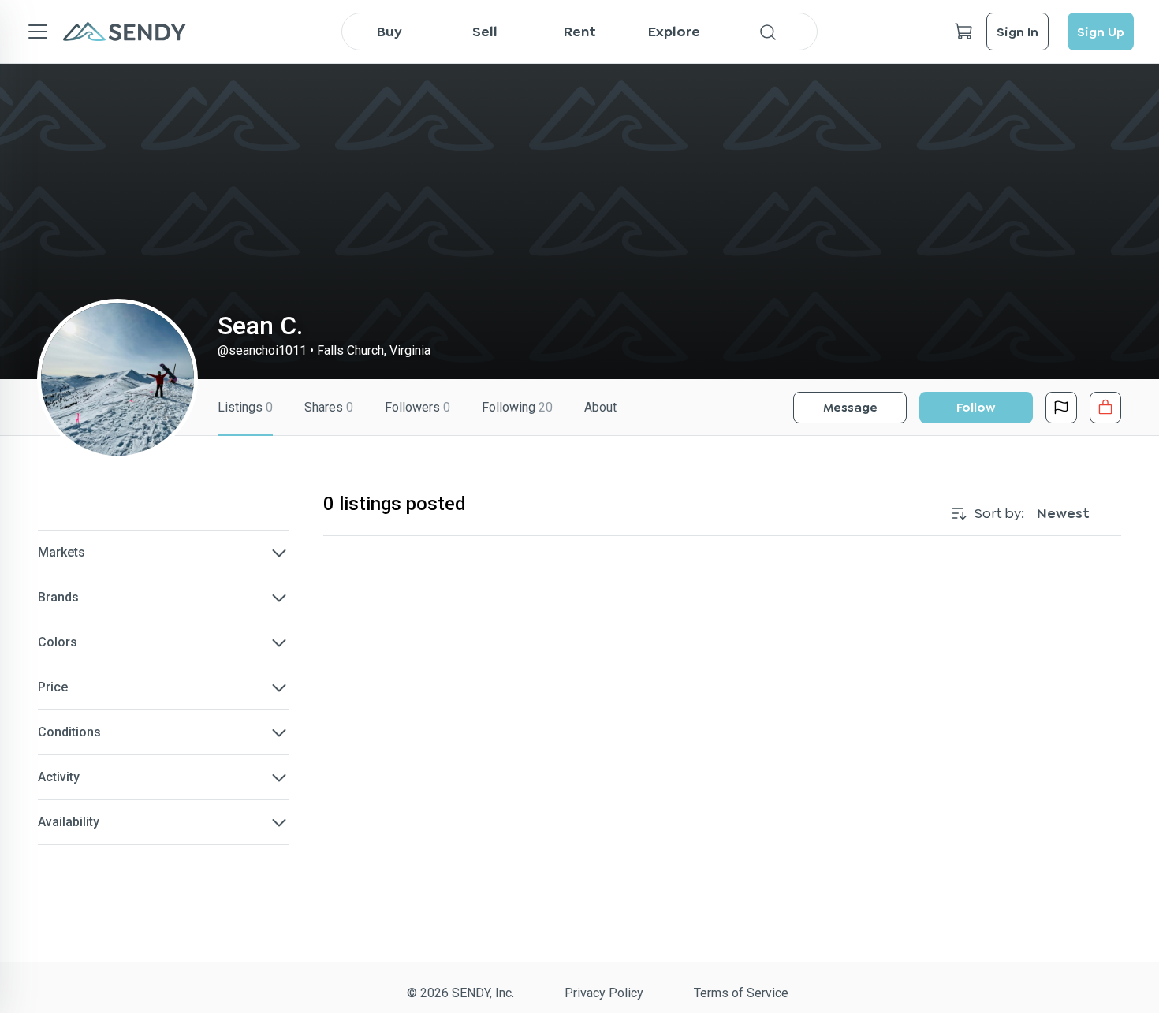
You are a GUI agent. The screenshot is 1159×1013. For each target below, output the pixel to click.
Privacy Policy (604, 992)
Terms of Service (741, 992)
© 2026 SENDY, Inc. (460, 992)
